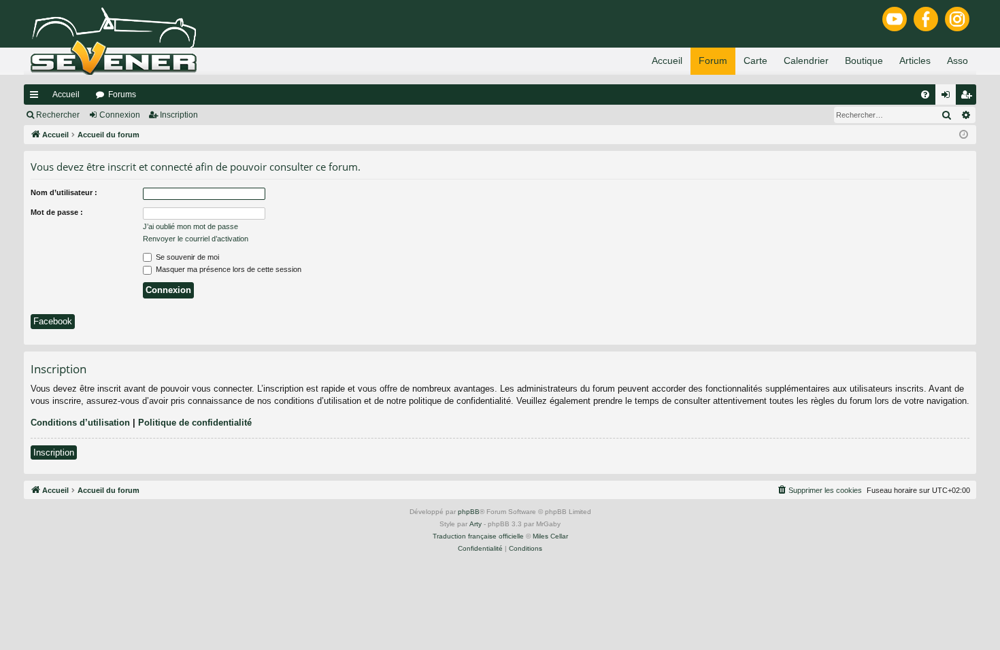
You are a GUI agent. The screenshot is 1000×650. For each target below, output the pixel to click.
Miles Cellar (550, 536)
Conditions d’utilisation (80, 422)
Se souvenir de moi (186, 257)
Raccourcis (36, 97)
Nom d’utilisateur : (64, 192)
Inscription (179, 115)
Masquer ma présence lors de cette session (227, 269)
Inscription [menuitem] (968, 97)
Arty (475, 524)
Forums (122, 94)
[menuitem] (925, 94)
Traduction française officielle (478, 536)
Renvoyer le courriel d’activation (195, 239)
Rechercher (58, 115)
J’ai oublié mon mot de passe (190, 226)
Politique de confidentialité (195, 422)
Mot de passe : (57, 212)
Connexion (119, 115)
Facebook (52, 321)
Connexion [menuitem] (948, 97)
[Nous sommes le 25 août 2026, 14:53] (963, 135)
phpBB (469, 511)
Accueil (66, 94)
